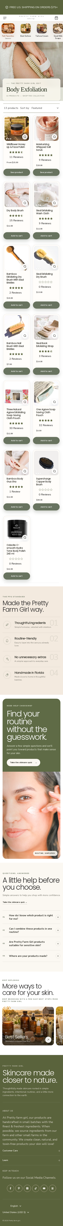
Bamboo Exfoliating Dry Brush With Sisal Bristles (15, 278)
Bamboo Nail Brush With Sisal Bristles (15, 346)
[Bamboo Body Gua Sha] (17, 463)
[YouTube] (44, 1188)
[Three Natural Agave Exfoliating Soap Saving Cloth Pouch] (17, 393)
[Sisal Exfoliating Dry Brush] (46, 258)
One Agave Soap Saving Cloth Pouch (45, 412)
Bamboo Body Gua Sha (15, 480)
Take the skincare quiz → (15, 902)
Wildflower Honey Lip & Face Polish (16, 146)
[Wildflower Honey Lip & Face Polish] (17, 128)
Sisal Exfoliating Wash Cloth (44, 212)
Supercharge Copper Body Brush (43, 481)
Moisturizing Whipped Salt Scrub (43, 147)
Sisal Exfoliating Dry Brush (44, 275)
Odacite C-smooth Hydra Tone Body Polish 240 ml (16, 549)
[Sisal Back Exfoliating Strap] (46, 327)
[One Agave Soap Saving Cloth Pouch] (46, 393)
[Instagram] (27, 1188)
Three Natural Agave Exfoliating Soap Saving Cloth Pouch (16, 414)
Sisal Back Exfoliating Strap (45, 345)
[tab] (6, 139)
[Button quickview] (25, 137)
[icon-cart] (56, 18)
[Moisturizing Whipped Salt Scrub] (46, 128)
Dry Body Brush (15, 210)
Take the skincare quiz (23, 762)
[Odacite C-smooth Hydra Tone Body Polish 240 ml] (17, 529)
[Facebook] (10, 1188)
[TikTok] (35, 1188)
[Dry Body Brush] (17, 195)
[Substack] (52, 1188)
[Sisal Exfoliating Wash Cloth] (46, 195)
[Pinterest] (18, 1188)
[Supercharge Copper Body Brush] (46, 463)
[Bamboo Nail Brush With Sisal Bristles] (17, 327)
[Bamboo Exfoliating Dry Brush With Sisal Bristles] (17, 258)
